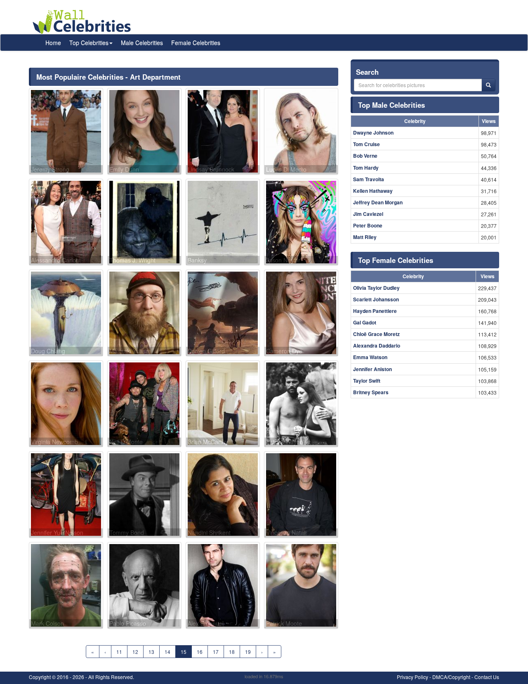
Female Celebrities (195, 42)
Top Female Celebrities (395, 260)
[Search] (488, 85)
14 (167, 651)
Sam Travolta (368, 179)
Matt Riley (365, 237)
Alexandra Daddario (376, 345)
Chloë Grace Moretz (376, 334)
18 (232, 651)
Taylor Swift (366, 380)
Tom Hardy (366, 167)
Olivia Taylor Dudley (376, 287)
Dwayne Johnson (373, 132)
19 (248, 651)
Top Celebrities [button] (88, 42)
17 (216, 651)
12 (135, 651)
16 (200, 651)
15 (183, 651)
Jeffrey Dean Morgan (378, 202)
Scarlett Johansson (376, 299)
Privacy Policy (412, 676)
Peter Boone (367, 225)
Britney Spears (371, 392)
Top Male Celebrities (391, 105)
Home (53, 42)
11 (119, 651)
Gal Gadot (364, 322)
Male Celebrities (142, 42)
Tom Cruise (366, 144)
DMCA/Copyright (451, 676)
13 (151, 651)
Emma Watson (370, 357)
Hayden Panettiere (375, 311)
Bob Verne (365, 155)
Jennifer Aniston (372, 369)
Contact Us (486, 676)
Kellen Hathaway (373, 190)
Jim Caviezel (368, 214)
